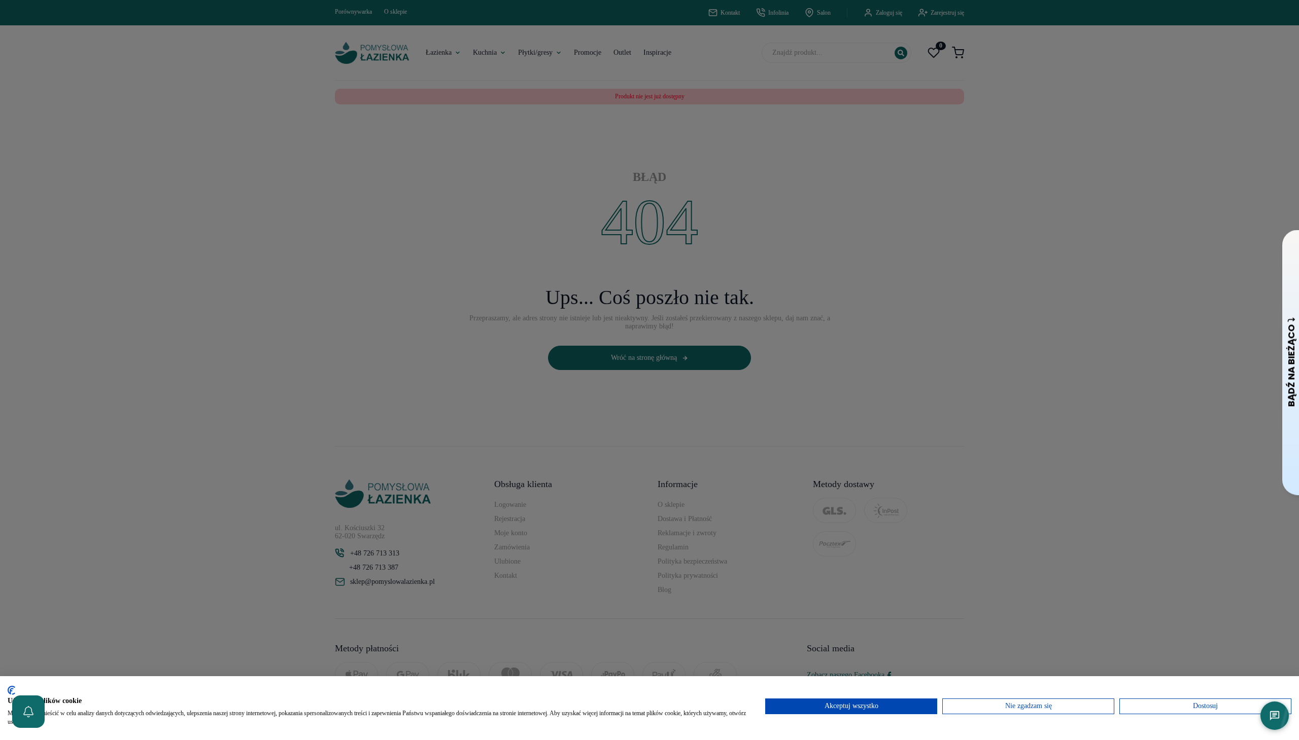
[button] (28, 711)
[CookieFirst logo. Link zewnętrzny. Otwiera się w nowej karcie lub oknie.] (11, 690)
